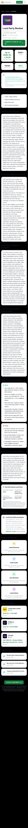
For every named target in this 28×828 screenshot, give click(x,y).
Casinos (8, 11)
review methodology (18, 506)
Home (2, 11)
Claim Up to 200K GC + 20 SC (13, 43)
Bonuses (19, 2)
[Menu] (25, 2)
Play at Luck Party (12, 682)
